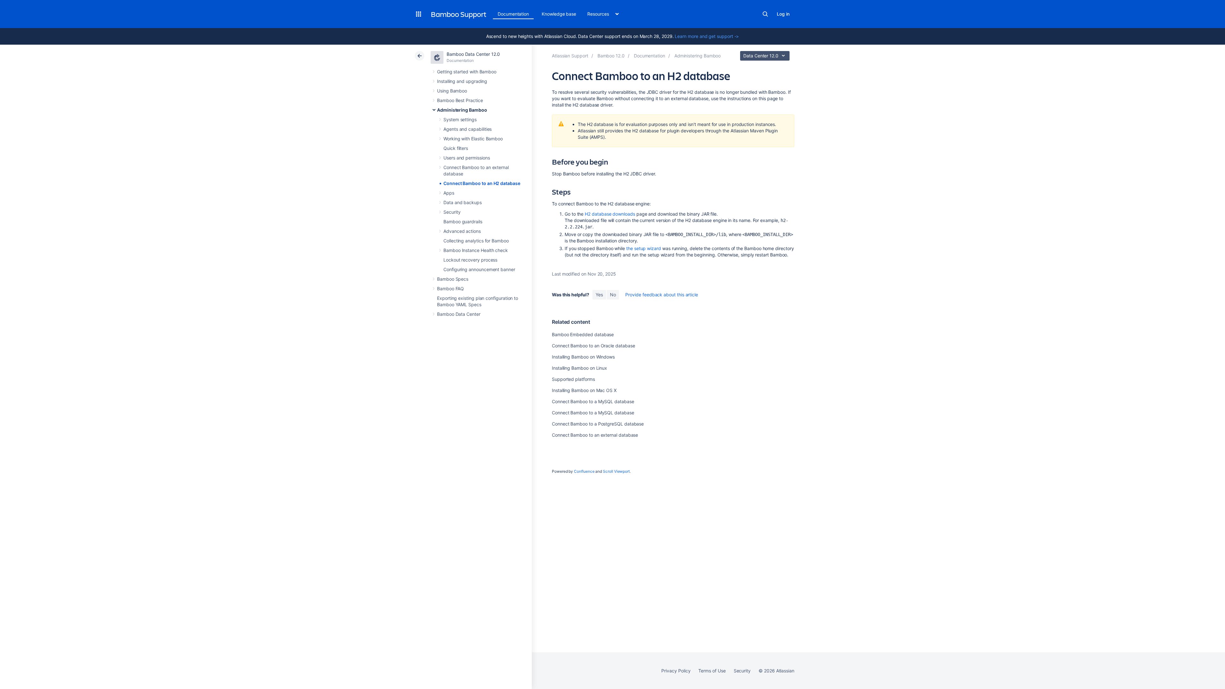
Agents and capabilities (467, 129)
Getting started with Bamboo (466, 71)
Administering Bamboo (462, 110)
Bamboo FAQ (450, 288)
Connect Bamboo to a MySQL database (593, 401)
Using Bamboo (452, 90)
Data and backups (462, 202)
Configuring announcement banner (479, 269)
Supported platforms (573, 379)
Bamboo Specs (452, 279)
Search (765, 14)
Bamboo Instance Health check (475, 250)
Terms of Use (711, 670)
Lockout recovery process (470, 260)
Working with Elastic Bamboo (473, 138)
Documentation (513, 14)
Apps (448, 193)
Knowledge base (559, 14)
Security (451, 212)
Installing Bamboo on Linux (579, 368)
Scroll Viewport (616, 471)
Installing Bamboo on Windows (583, 356)
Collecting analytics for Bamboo (476, 240)
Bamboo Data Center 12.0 (473, 54)
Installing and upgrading (462, 81)
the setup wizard (643, 248)
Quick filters (455, 148)
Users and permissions (466, 157)
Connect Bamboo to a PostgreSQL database (598, 423)
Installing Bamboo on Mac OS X (584, 390)
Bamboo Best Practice (460, 100)
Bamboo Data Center (458, 314)
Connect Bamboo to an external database (595, 435)
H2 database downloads (610, 214)
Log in (783, 14)
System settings (460, 119)
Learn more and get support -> (707, 36)
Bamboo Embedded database (583, 334)
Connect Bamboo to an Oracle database (593, 345)
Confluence (584, 471)
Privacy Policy (675, 670)
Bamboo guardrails (462, 221)
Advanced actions (462, 231)
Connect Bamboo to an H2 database (481, 183)
